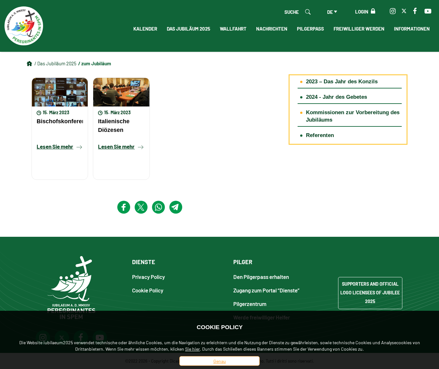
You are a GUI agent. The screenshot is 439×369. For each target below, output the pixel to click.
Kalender (145, 28)
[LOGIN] (371, 11)
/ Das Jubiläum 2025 (55, 63)
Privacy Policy (148, 276)
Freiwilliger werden (359, 28)
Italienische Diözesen (114, 125)
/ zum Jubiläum (94, 63)
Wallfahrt (233, 28)
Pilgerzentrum (249, 303)
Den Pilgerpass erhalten (261, 276)
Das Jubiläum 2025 (188, 28)
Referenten (320, 135)
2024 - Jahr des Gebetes (336, 97)
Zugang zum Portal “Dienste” (266, 290)
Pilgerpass (310, 28)
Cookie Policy (147, 290)
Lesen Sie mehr (55, 146)
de (330, 11)
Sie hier (192, 349)
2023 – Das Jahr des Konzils (342, 81)
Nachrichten (271, 28)
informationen (412, 28)
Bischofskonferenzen (60, 121)
